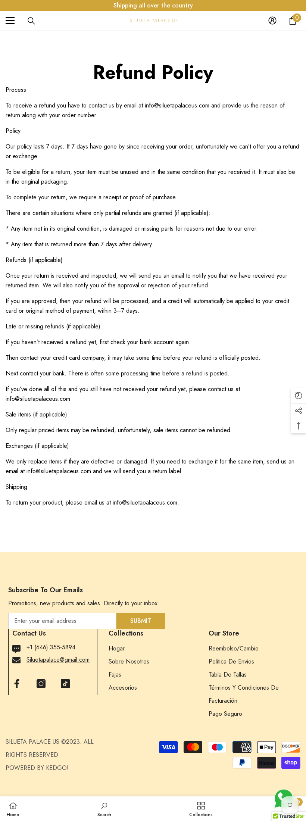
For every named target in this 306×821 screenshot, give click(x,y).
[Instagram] (41, 683)
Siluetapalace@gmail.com (58, 659)
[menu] (10, 20)
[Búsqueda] (31, 20)
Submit (140, 620)
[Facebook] (16, 683)
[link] (104, 809)
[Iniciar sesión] (272, 20)
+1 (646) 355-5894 (50, 647)
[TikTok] (65, 683)
